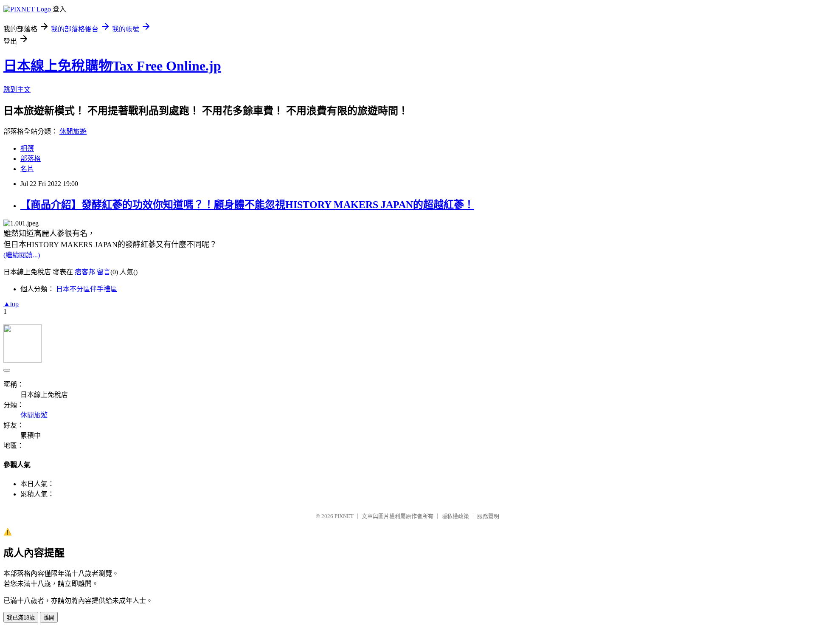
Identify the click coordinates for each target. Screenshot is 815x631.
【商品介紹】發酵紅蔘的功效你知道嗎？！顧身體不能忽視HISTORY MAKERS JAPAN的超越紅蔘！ (247, 204)
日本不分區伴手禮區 (86, 289)
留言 (103, 272)
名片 (27, 168)
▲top (11, 303)
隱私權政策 (455, 516)
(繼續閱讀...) (21, 255)
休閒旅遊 (73, 131)
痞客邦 (85, 272)
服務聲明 (488, 516)
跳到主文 (17, 89)
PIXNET (344, 516)
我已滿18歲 (21, 617)
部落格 (30, 158)
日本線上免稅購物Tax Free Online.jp (112, 65)
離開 (48, 617)
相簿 (27, 148)
